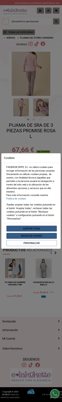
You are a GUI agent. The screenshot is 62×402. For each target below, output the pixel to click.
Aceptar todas (31, 228)
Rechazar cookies (31, 236)
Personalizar (32, 243)
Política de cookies (16, 198)
